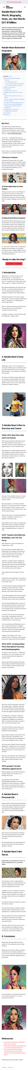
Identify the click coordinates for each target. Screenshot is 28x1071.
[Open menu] (24, 7)
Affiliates (4, 1067)
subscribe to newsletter (14, 263)
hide (10, 76)
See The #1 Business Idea (14, 2)
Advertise (10, 1067)
